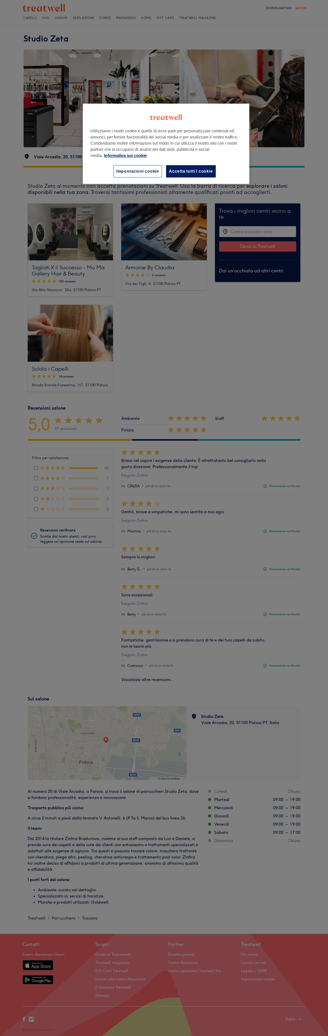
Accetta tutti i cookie (191, 171)
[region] (166, 144)
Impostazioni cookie (137, 171)
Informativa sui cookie (125, 155)
